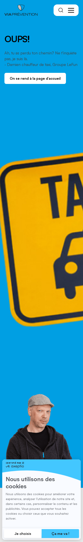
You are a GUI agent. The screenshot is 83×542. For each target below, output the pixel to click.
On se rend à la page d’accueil (35, 78)
